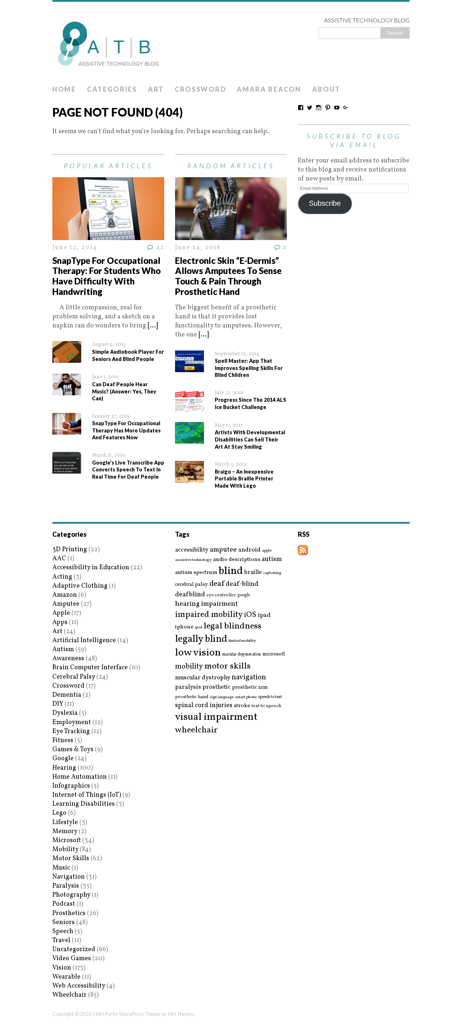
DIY (57, 704)
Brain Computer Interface (90, 667)
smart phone (246, 697)
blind (231, 571)
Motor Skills (70, 858)
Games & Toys (72, 749)
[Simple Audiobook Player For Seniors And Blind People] (66, 358)
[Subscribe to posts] (303, 550)
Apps (59, 622)
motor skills (227, 666)
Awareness (68, 658)
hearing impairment (206, 604)
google (243, 595)
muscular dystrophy (202, 678)
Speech (62, 931)
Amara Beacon (269, 89)
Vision (61, 967)
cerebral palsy (191, 584)
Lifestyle (65, 822)
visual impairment (216, 717)
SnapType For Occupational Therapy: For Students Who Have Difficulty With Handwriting (106, 276)
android (249, 550)
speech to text (270, 697)
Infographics (71, 786)
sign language (222, 697)
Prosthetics (69, 913)
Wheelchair (69, 995)
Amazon (64, 595)
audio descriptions (236, 559)
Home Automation (79, 776)
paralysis (188, 687)
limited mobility (242, 641)
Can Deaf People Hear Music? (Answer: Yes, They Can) (124, 391)
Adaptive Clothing (80, 586)
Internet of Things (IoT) (86, 795)
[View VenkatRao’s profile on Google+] (346, 107)
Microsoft (66, 840)
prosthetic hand (191, 697)
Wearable (66, 976)
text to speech (266, 706)
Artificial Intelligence (84, 640)
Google (63, 758)
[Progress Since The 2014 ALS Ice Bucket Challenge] (189, 406)
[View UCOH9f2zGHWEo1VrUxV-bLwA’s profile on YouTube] (337, 107)
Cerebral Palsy (73, 677)
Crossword (200, 89)
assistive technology (193, 560)
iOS (250, 615)
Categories (112, 89)
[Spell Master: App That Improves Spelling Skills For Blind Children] (189, 367)
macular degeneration (241, 654)
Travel (61, 940)
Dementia (66, 695)
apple (266, 550)
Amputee (65, 604)
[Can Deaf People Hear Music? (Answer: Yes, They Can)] (66, 390)
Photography (71, 895)
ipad (264, 615)
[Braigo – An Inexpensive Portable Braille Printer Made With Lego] (189, 478)
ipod (198, 627)
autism (272, 559)
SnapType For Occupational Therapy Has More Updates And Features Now (126, 430)
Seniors (63, 922)
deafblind (190, 594)
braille (253, 572)
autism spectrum (196, 572)
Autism (63, 649)
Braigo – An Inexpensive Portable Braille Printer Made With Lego (244, 479)
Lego (59, 813)
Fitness (62, 740)
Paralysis (65, 886)
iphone (184, 627)
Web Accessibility (78, 985)
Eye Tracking (71, 731)
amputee (223, 550)
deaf (216, 584)
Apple (61, 613)
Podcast (63, 904)
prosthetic (216, 687)
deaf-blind (242, 584)
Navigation (68, 876)
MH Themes (181, 1014)
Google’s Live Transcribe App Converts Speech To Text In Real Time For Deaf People (128, 470)
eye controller (221, 595)
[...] (153, 325)
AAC (59, 558)
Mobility (65, 849)
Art (156, 89)
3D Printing (69, 549)
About (326, 89)
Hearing (64, 767)
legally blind (201, 639)
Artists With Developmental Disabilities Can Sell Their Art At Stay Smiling (250, 439)
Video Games (71, 958)
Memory (64, 831)
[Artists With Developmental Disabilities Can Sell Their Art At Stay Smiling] (189, 439)
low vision (198, 653)
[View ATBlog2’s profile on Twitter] (310, 107)
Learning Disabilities (83, 804)
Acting (62, 577)
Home (64, 89)
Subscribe (325, 203)
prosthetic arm (250, 687)
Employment (71, 722)
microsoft (273, 654)
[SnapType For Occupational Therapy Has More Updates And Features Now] (66, 430)
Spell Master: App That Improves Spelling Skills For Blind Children (249, 368)
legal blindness (232, 626)
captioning (272, 573)
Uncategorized (73, 949)
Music (61, 867)
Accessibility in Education (90, 567)
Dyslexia (65, 713)
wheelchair (196, 730)
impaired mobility (209, 614)
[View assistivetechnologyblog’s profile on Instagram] (319, 107)
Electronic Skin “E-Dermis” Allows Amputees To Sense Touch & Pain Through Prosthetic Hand (228, 276)
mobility (189, 667)
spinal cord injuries (203, 705)
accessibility (191, 550)
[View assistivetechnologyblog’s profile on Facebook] (301, 107)
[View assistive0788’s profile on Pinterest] (328, 107)
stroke (242, 706)
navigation (249, 677)
